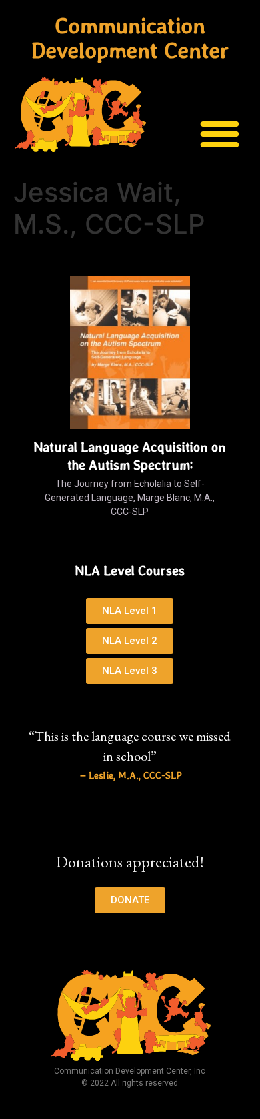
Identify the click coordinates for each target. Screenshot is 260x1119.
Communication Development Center (130, 38)
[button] (220, 133)
